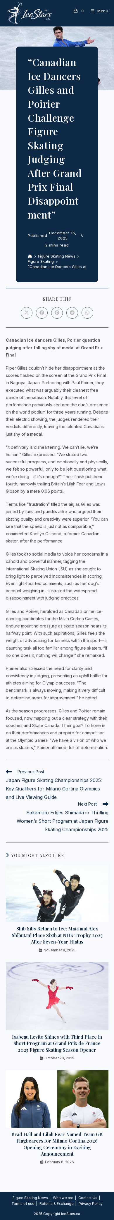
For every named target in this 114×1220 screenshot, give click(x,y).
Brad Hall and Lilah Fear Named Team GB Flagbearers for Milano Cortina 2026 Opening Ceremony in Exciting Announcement (57, 1144)
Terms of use (22, 1203)
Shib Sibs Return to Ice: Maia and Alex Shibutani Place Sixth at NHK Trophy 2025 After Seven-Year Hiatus (57, 935)
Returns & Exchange (56, 1203)
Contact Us (87, 1198)
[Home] (30, 256)
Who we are (63, 1198)
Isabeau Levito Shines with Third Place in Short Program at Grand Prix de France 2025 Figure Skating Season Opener (57, 1043)
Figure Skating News (30, 1198)
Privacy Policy (91, 1203)
